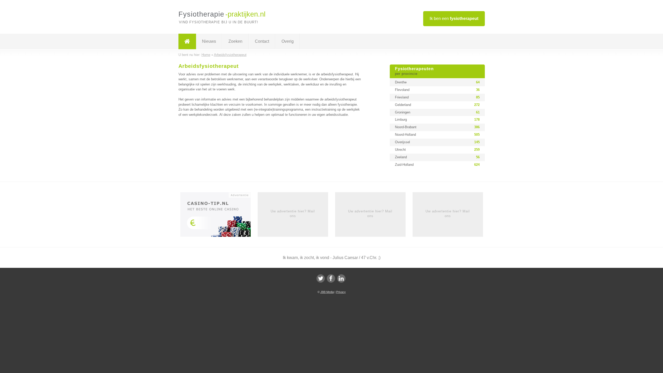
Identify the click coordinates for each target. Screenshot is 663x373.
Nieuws (209, 41)
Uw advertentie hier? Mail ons (293, 213)
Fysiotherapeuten (414, 71)
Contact (262, 41)
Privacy (341, 291)
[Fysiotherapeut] (187, 41)
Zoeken (235, 41)
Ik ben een (454, 18)
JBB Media (327, 291)
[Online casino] (219, 216)
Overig (288, 41)
